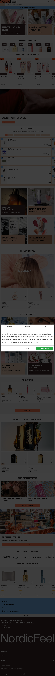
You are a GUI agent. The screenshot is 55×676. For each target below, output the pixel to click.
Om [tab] (45, 326)
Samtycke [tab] (9, 326)
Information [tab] (27, 326)
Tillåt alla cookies (45, 348)
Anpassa (26, 348)
